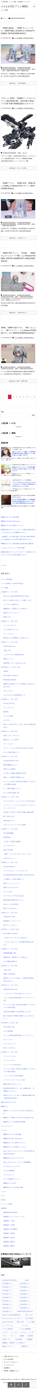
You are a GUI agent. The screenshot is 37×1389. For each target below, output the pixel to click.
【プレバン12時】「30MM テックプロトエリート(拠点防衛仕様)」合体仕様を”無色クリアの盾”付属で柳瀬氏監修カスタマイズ (18, 101)
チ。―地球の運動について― (12, 788)
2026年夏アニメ (25, 1308)
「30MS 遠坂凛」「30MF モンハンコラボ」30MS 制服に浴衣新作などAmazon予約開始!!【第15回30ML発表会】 (18, 30)
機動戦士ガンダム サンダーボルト (13, 1158)
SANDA (5, 671)
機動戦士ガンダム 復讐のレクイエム (12, 525)
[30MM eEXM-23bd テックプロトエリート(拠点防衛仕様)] (19, 133)
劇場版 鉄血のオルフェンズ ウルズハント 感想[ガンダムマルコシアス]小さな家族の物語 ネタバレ (18, 553)
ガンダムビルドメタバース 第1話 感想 (13, 548)
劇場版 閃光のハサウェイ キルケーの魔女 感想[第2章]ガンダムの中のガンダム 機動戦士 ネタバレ (18, 531)
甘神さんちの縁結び (9, 769)
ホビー (3, 1195)
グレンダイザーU (8, 845)
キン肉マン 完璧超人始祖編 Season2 (14, 773)
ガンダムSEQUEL (7, 1329)
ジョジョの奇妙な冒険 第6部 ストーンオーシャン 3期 (18, 999)
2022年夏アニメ (7, 1283)
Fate (3, 70)
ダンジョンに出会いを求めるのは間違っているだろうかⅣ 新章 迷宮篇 (19, 1070)
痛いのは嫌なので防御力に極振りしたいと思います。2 (18, 1017)
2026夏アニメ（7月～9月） (9, 592)
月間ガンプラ (6, 1339)
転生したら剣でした (9, 1048)
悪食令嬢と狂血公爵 (9, 680)
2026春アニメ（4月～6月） (10, 621)
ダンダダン (6, 720)
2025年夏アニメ (25, 1301)
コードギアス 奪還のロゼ (11, 604)
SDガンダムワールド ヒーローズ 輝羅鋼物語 (17, 1162)
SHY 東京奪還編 (8, 833)
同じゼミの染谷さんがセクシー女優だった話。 (17, 600)
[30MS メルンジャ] (19, 355)
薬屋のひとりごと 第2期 (10, 739)
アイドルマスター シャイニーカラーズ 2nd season (19, 801)
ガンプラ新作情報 (6, 579)
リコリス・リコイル (9, 1056)
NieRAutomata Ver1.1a (10, 989)
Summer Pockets (8, 703)
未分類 (3, 1200)
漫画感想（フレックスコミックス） (14, 1216)
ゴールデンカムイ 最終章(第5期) (13, 654)
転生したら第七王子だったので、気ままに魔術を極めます (19, 725)
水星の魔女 (5, 1)
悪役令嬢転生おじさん (10, 765)
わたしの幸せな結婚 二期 (11, 792)
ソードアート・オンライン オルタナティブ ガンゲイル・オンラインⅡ (19, 806)
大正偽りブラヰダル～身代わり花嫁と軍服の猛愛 (18, 812)
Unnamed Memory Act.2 (11, 760)
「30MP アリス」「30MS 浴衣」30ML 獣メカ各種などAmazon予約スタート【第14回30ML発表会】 (18, 185)
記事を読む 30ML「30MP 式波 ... (18, 381)
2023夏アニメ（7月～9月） (9, 949)
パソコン (4, 1191)
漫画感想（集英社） (9, 1246)
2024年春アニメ (7, 1297)
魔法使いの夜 (24, 70)
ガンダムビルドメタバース (11, 1166)
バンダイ (31, 1332)
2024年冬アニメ (7, 1294)
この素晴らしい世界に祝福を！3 (13, 879)
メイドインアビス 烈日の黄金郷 (13, 1076)
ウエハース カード (6, 1126)
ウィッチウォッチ (8, 707)
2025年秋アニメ (25, 1304)
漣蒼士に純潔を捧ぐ (9, 974)
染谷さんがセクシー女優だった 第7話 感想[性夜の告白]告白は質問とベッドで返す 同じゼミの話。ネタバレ (23, 453)
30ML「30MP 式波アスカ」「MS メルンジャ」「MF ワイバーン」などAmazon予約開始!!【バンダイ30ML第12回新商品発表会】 (18, 330)
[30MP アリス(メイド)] (19, 210)
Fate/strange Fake (9, 646)
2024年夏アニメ (25, 1294)
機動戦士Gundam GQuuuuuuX (10, 521)
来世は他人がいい (8, 820)
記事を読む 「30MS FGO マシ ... (18, 312)
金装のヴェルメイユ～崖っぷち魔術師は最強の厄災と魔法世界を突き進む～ (19, 1096)
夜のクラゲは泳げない (10, 908)
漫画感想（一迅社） (9, 1221)
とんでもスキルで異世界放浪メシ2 (14, 695)
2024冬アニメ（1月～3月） (9, 912)
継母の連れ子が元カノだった (12, 1084)
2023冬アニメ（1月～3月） (9, 985)
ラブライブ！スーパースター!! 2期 (14, 1080)
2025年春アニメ (7, 1304)
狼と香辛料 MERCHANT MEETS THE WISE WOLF (18, 875)
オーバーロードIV (8, 1060)
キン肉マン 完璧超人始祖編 (11, 841)
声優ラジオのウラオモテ (11, 887)
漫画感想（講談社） (9, 1241)
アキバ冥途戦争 (8, 1031)
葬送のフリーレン (8, 659)
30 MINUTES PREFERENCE (8, 69)
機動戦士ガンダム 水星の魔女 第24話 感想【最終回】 (17, 543)
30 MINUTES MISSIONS (23, 67)
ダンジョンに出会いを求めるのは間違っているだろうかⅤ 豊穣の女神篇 (19, 783)
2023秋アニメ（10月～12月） (10, 929)
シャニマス (14, 1332)
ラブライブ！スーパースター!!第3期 (14, 825)
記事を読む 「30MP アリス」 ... (18, 238)
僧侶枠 (22, 1336)
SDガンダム (29, 1315)
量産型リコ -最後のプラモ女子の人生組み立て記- (18, 1117)
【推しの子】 (7, 650)
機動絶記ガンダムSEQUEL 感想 (13, 1187)
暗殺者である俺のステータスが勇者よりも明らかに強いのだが (19, 685)
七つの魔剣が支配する (10, 961)
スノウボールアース (9, 625)
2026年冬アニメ (7, 1308)
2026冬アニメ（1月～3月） (9, 642)
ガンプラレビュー (8, 1175)
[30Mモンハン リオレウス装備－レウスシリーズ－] (19, 55)
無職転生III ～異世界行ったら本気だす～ (15, 608)
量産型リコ (4, 1106)
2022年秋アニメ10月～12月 (9, 1023)
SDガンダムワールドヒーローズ (12, 1318)
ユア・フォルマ (8, 744)
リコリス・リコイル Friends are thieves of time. (18, 748)
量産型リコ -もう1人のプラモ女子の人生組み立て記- (18, 1112)
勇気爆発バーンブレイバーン (12, 921)
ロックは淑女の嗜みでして (11, 752)
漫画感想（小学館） (9, 1225)
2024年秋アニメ (25, 1297)
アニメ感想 (13, 1)
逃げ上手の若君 (8, 850)
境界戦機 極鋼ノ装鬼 (9, 953)
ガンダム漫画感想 (8, 1170)
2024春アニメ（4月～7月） (9, 862)
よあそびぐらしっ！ (9, 858)
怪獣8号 (5, 712)
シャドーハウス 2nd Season (12, 1064)
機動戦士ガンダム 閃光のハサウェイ (14, 1142)
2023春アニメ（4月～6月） (10, 965)
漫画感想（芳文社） (9, 1237)
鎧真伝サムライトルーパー (13, 300)
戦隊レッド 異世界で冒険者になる (13, 777)
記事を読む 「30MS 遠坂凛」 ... (18, 83)
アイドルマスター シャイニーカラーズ (22, 298)
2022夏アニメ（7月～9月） (9, 1052)
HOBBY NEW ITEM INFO (13, 70)
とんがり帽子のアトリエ (11, 629)
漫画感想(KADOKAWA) (10, 1212)
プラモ (2, 300)
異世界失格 (6, 837)
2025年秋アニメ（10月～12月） (11, 667)
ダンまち (23, 1332)
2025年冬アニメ (7, 1301)
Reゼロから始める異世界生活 (11, 1315)
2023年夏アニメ (25, 1287)
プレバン (24, 152)
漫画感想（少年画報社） (11, 1229)
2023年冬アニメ (7, 1287)
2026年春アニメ (7, 1311)
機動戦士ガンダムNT (9, 1183)
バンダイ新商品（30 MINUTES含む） (24, 38)
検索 (2, 412)
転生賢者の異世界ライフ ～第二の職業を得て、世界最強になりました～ (18, 1089)
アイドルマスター (5, 298)
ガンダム (27, 1)
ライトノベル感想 (6, 1204)
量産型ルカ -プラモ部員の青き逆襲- (14, 1122)
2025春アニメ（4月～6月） (10, 731)
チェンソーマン (8, 1039)
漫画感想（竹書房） (9, 1233)
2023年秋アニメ (25, 1290)
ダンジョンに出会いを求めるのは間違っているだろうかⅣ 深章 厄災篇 (19, 1006)
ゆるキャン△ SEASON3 (11, 904)
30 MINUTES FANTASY (9, 67)
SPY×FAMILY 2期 (8, 1027)
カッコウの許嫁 (8, 716)
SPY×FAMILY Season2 (10, 933)
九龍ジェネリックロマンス (11, 735)
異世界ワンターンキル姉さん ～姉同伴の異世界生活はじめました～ (18, 979)
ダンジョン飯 (7, 891)
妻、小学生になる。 (9, 816)
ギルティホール (8, 691)
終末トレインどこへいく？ (11, 883)
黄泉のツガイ (7, 617)
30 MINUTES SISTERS (24, 69)
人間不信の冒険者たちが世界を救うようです (17, 1011)
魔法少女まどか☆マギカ (8, 1102)
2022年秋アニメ (25, 1283)
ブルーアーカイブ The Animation (13, 896)
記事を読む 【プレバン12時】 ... (18, 168)
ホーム (4, 18)
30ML (33, 69)
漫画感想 (20, 1)
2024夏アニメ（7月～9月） (9, 829)
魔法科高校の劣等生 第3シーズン (13, 900)
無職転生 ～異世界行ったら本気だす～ (14, 1343)
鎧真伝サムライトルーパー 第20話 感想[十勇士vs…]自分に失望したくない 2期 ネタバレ (23, 468)
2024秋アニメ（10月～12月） (10, 797)
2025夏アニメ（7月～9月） (9, 699)
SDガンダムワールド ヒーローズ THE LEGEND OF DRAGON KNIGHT (19, 1152)
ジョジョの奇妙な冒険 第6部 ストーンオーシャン (18, 1035)
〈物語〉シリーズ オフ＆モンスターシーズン (17, 854)
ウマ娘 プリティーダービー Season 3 (15, 937)
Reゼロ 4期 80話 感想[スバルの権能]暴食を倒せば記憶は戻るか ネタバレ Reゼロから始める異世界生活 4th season (23, 501)
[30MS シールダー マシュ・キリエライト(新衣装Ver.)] (19, 283)
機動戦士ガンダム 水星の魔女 (10, 517)
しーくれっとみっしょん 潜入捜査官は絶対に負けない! (18, 943)
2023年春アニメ (7, 1290)
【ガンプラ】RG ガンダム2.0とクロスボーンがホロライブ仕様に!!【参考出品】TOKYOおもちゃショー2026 (24, 484)
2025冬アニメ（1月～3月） (9, 756)
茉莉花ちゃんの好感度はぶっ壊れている (15, 638)
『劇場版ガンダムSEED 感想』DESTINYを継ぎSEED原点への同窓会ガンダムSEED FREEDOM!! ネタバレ (18, 538)
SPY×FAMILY (30, 1318)
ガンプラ (5, 1332)
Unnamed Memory (9, 866)
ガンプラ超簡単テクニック (11, 1179)
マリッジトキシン (8, 633)
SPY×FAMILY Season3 (10, 675)
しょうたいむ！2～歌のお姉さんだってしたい (17, 993)
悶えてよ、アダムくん (10, 925)
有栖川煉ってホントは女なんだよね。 (15, 663)
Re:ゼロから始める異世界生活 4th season (16, 596)
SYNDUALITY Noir (9, 917)
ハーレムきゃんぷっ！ (10, 1043)
